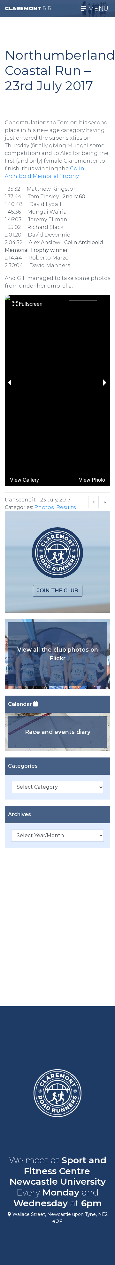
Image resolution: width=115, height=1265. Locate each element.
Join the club (57, 591)
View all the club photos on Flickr (57, 653)
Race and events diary (57, 731)
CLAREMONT (28, 8)
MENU (97, 8)
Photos (44, 507)
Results (66, 507)
